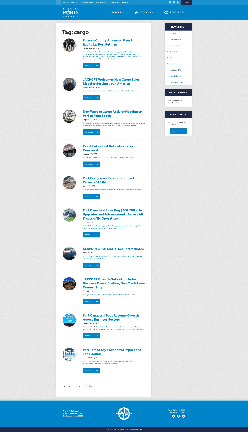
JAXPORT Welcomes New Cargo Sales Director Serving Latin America (111, 81)
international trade (95, 91)
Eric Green (93, 295)
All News (173, 33)
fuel (109, 256)
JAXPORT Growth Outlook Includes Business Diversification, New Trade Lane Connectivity (114, 283)
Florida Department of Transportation (112, 52)
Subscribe (176, 131)
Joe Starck (129, 157)
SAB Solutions (97, 125)
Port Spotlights (175, 70)
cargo (87, 52)
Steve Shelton (117, 228)
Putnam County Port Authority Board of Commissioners (119, 56)
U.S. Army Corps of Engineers (133, 329)
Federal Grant (94, 52)
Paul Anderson (94, 361)
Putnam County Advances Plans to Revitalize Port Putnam (108, 42)
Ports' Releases (175, 76)
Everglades (106, 123)
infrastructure (115, 54)
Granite (113, 123)
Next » (91, 386)
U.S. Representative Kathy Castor (122, 361)
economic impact (100, 190)
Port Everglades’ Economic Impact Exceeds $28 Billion (108, 180)
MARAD (114, 256)
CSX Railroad (103, 256)
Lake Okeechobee (123, 123)
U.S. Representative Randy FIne (108, 59)
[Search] (58, 2)
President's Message (177, 82)
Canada (95, 123)
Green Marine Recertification (125, 327)
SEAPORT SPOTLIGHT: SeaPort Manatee (113, 249)
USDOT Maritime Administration (94, 258)
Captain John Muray (103, 327)
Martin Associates (123, 190)
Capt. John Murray (91, 157)
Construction (94, 256)
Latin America (133, 91)
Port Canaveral (131, 226)
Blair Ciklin (88, 123)
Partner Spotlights (176, 64)
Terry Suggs (93, 59)
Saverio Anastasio (109, 125)
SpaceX (109, 228)
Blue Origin (99, 226)
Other (172, 58)
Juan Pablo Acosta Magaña (119, 91)
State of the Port (118, 295)
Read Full (89, 65)
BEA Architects (90, 226)
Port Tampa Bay (105, 361)
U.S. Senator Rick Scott (109, 364)
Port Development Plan (128, 54)
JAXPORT (106, 91)
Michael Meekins (135, 123)
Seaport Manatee (123, 256)
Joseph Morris (112, 190)
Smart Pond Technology (114, 329)
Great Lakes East (119, 157)
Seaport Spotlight (136, 256)
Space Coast (102, 228)
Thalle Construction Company (126, 125)
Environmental (175, 39)
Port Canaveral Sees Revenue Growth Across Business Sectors (111, 317)
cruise (91, 190)
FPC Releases (175, 46)
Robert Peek (108, 295)
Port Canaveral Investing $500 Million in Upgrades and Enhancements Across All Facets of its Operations (113, 214)
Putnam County (94, 56)
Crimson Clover (107, 157)
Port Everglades (135, 190)
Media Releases (175, 52)
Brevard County (90, 327)
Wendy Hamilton (130, 295)
